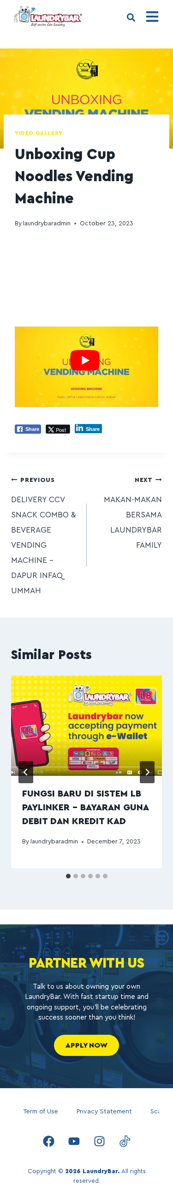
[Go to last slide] (25, 772)
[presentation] (86, 726)
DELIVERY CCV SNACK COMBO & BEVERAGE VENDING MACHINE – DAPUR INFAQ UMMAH (43, 536)
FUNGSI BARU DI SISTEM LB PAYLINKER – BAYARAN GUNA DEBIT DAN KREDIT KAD (85, 807)
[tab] (68, 876)
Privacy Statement (104, 1111)
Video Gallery (39, 133)
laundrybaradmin (47, 223)
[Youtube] (73, 1141)
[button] (130, 17)
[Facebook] (48, 1141)
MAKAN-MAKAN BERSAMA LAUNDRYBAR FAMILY (133, 513)
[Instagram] (99, 1141)
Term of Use (40, 1111)
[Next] (147, 772)
